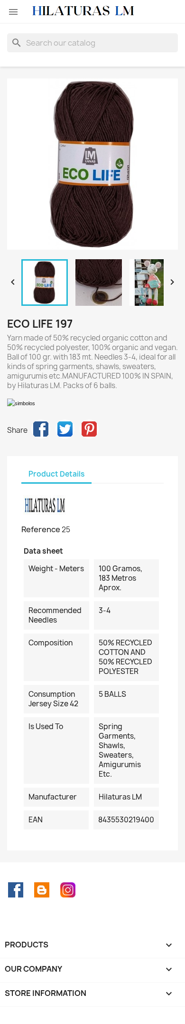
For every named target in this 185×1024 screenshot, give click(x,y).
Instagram (67, 889)
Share (40, 429)
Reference (40, 529)
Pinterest (89, 429)
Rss (41, 889)
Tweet (65, 429)
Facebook (15, 889)
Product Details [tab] (56, 474)
